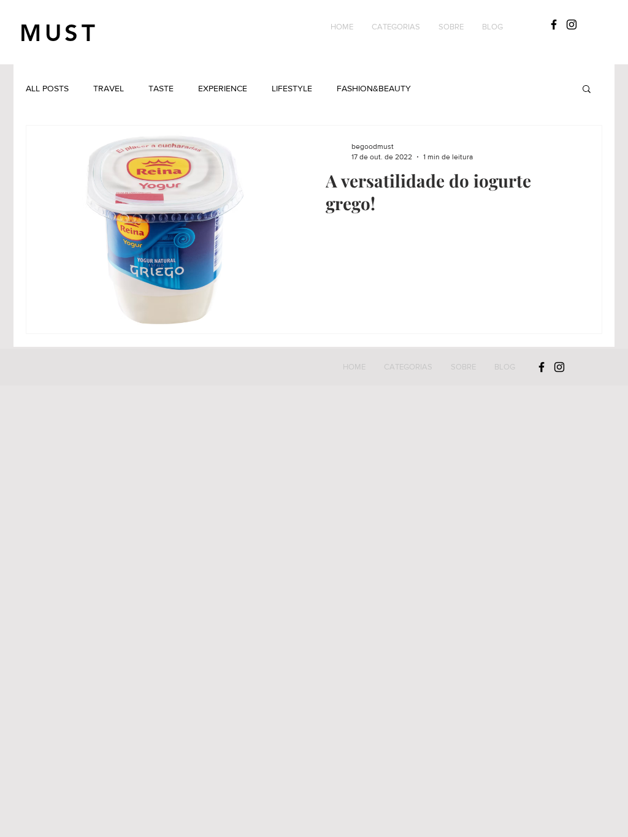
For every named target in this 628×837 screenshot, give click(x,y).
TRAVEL (108, 88)
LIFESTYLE (292, 88)
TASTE (161, 88)
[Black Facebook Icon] (554, 24)
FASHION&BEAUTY (374, 88)
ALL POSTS (47, 88)
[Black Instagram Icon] (571, 24)
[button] (395, 27)
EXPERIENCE (222, 88)
